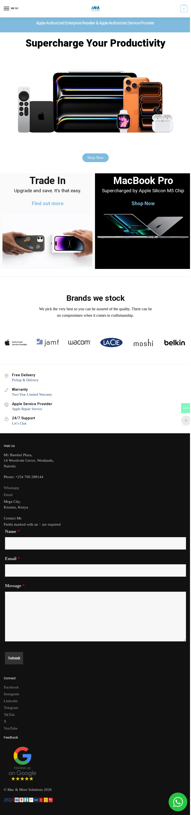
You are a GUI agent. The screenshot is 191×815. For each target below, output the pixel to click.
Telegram (11, 708)
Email (8, 495)
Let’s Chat (19, 423)
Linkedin (11, 701)
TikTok (9, 715)
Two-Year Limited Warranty (32, 394)
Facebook (11, 687)
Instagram (11, 694)
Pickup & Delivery (25, 380)
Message (15, 585)
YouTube (11, 728)
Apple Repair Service (27, 409)
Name (12, 531)
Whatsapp (11, 488)
